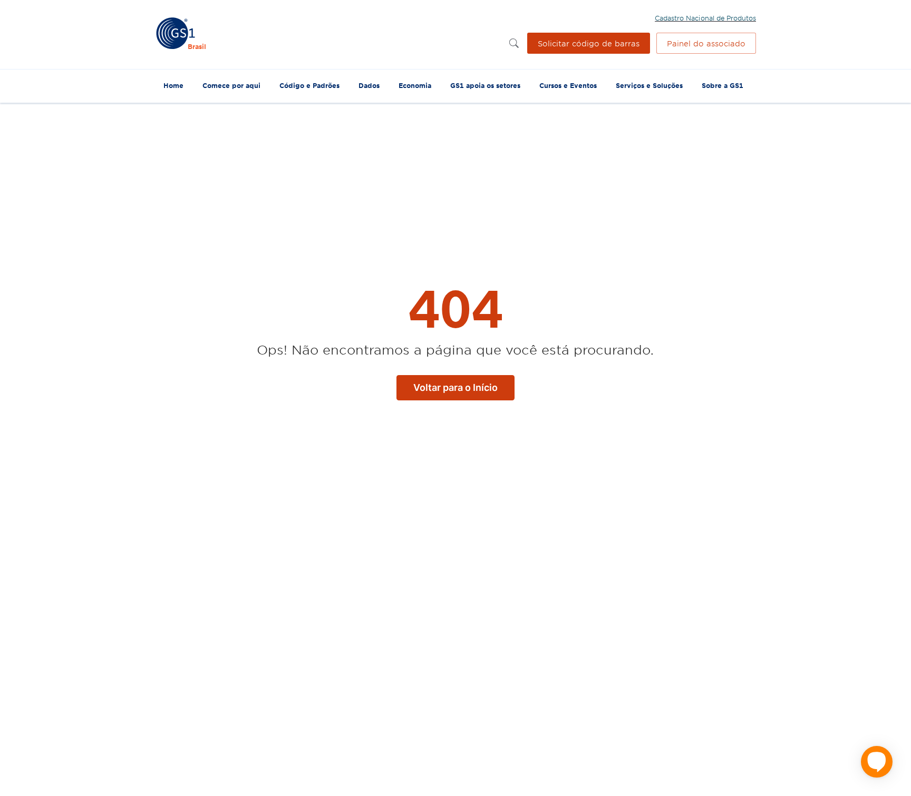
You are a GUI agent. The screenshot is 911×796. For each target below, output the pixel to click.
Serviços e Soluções (649, 85)
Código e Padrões (309, 85)
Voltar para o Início (455, 387)
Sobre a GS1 (722, 85)
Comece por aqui (231, 85)
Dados (369, 85)
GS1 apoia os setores (485, 85)
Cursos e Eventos (568, 85)
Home (173, 85)
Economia (415, 85)
